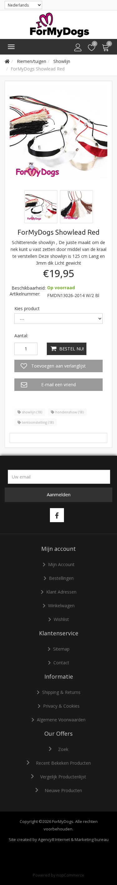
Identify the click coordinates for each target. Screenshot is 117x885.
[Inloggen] (78, 48)
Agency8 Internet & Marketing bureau (73, 839)
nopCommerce (70, 875)
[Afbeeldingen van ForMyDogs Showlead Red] (41, 206)
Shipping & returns (61, 692)
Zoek (63, 749)
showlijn (31, 412)
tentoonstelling (37, 422)
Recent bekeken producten (63, 763)
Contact (61, 663)
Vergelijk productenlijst (63, 777)
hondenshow (69, 412)
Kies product (27, 308)
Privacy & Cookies (61, 706)
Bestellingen (61, 578)
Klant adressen (61, 592)
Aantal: (21, 336)
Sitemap (61, 649)
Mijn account (61, 564)
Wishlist (61, 619)
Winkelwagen (61, 605)
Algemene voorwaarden (61, 720)
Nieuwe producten (63, 790)
